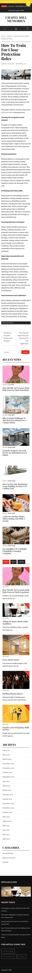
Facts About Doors (11, 659)
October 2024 (7, 812)
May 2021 (6, 834)
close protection (7, 112)
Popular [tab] (6, 561)
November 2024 (8, 808)
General (11, 323)
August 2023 (7, 821)
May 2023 (6, 826)
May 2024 (6, 817)
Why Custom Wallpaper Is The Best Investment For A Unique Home (14, 420)
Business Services (9, 858)
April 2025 (6, 786)
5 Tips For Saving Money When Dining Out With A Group (14, 518)
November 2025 (8, 768)
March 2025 (7, 790)
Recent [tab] (13, 561)
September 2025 (8, 777)
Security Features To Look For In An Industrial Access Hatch (15, 452)
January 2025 (7, 799)
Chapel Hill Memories (16, 19)
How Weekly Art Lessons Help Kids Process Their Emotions (16, 389)
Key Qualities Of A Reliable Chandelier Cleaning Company (15, 551)
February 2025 (8, 795)
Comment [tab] (21, 561)
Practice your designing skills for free (16, 728)
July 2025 (6, 781)
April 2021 (6, 839)
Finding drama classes (13, 693)
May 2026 (6, 755)
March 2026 (7, 759)
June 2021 (6, 830)
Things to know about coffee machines (15, 622)
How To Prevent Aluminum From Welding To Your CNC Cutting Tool (15, 486)
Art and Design (8, 853)
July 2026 (6, 750)
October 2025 (7, 772)
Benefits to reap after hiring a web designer (8, 337)
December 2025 (8, 764)
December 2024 (8, 803)
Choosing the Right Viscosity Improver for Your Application (23, 338)
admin (25, 64)
